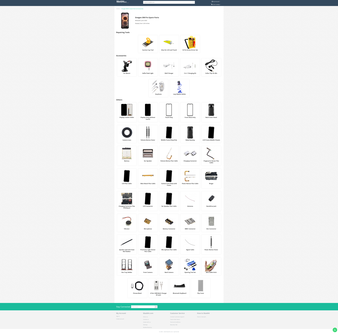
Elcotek (177, 331)
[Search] (193, 2)
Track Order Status (175, 319)
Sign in (118, 316)
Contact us (146, 319)
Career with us (147, 322)
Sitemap (145, 325)
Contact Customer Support (177, 317)
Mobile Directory (147, 327)
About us (145, 317)
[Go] (156, 306)
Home (118, 9)
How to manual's (201, 317)
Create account (120, 319)
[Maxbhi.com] (122, 1)
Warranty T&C (173, 325)
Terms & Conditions (175, 322)
